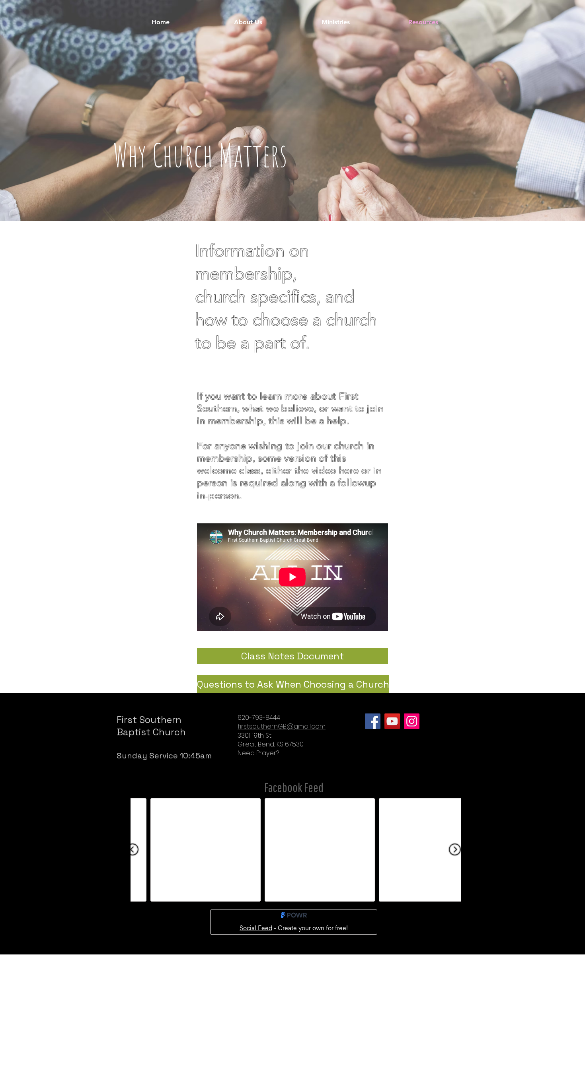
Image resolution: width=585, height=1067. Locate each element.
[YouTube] (392, 721)
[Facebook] (372, 721)
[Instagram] (411, 721)
